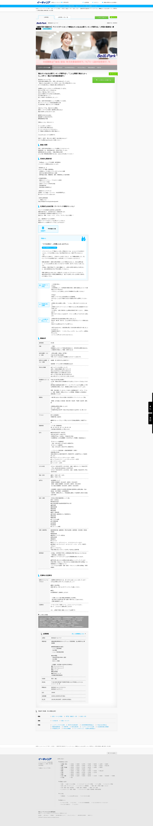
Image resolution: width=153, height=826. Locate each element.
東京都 (101, 765)
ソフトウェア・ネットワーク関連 (85, 784)
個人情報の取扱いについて (60, 815)
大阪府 (83, 770)
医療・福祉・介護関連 (82, 787)
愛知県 (83, 769)
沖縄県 (113, 775)
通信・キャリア (65, 720)
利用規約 (52, 815)
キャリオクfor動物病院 (84, 802)
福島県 (106, 764)
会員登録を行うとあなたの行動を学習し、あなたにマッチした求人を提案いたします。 (76, 6)
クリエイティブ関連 (108, 784)
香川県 (78, 774)
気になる (114, 17)
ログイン (96, 2)
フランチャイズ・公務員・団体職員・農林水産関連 (90, 789)
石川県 (83, 767)
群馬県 (83, 765)
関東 (62, 765)
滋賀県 (72, 770)
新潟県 (72, 767)
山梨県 (95, 767)
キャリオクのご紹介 (85, 796)
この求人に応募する (101, 17)
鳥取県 (72, 772)
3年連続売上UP (56, 728)
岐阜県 (72, 769)
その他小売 (55, 720)
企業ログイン (90, 815)
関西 (62, 770)
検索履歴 (150, 420)
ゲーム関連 (98, 784)
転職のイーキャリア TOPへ (45, 768)
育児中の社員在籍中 (73, 725)
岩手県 (83, 764)
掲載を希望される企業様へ (110, 2)
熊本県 (89, 775)
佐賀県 (78, 775)
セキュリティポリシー (72, 815)
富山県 (78, 767)
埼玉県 (89, 765)
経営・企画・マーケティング (67, 785)
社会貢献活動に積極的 (103, 726)
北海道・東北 (64, 764)
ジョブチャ (75, 804)
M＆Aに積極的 (67, 728)
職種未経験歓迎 (56, 726)
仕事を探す (66, 2)
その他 (62, 777)
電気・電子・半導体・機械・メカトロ (100, 785)
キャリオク (73, 802)
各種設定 (63, 796)
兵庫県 (89, 770)
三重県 (89, 769)
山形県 (101, 764)
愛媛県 (83, 774)
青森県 (78, 764)
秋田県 (95, 764)
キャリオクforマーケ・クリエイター (100, 802)
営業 (62, 784)
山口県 (95, 772)
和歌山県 (101, 770)
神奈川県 (107, 765)
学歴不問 (66, 726)
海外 (72, 777)
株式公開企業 (75, 726)
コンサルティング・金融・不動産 (68, 789)
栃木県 (78, 765)
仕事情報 (46, 17)
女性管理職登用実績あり (88, 725)
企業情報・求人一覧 (63, 17)
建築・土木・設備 (94, 787)
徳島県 (72, 774)
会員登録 (86, 2)
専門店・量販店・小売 (66, 8)
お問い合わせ (46, 815)
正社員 (52, 746)
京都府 (78, 770)
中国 (62, 772)
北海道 (72, 764)
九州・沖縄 (63, 775)
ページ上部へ (113, 753)
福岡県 (72, 775)
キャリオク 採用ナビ (65, 804)
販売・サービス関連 (55, 8)
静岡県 (78, 769)
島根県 (78, 772)
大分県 (95, 775)
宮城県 (89, 764)
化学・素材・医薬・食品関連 (67, 787)
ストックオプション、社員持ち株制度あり (84, 728)
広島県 (89, 772)
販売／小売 (75, 8)
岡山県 (83, 772)
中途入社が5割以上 (102, 725)
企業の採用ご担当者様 (82, 815)
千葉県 (95, 765)
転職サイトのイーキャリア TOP (42, 8)
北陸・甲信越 (64, 767)
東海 (62, 769)
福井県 (89, 767)
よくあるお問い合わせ (73, 796)
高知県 (89, 774)
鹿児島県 (107, 775)
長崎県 (83, 775)
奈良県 (95, 770)
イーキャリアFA (64, 802)
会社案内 (39, 815)
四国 (62, 774)
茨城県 (72, 765)
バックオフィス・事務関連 (83, 785)
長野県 (101, 767)
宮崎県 (101, 775)
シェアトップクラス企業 (58, 725)
